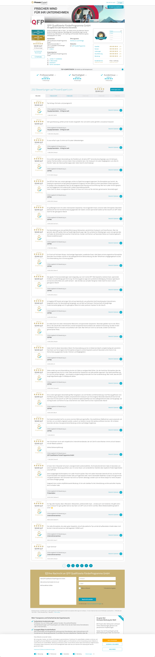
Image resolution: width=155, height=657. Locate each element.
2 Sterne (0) (101, 96)
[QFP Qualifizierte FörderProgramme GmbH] (38, 22)
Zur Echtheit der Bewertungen (38, 52)
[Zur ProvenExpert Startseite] (39, 3)
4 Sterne (111, 33)
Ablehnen (112, 649)
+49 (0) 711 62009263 (55, 59)
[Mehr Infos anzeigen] (101, 35)
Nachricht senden (87, 599)
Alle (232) (37, 96)
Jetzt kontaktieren (116, 7)
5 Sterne (111, 31)
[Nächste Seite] (86, 565)
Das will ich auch (110, 2)
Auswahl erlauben (112, 644)
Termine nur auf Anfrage (77, 41)
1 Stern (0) (117, 96)
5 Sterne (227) (53, 96)
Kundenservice (99, 61)
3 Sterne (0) (85, 96)
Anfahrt (51, 49)
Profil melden (57, 612)
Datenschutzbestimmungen (48, 649)
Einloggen (120, 2)
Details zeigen (88, 654)
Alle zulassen (112, 640)
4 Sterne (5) (69, 96)
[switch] (48, 654)
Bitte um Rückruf (85, 588)
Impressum (37, 649)
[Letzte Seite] (91, 565)
